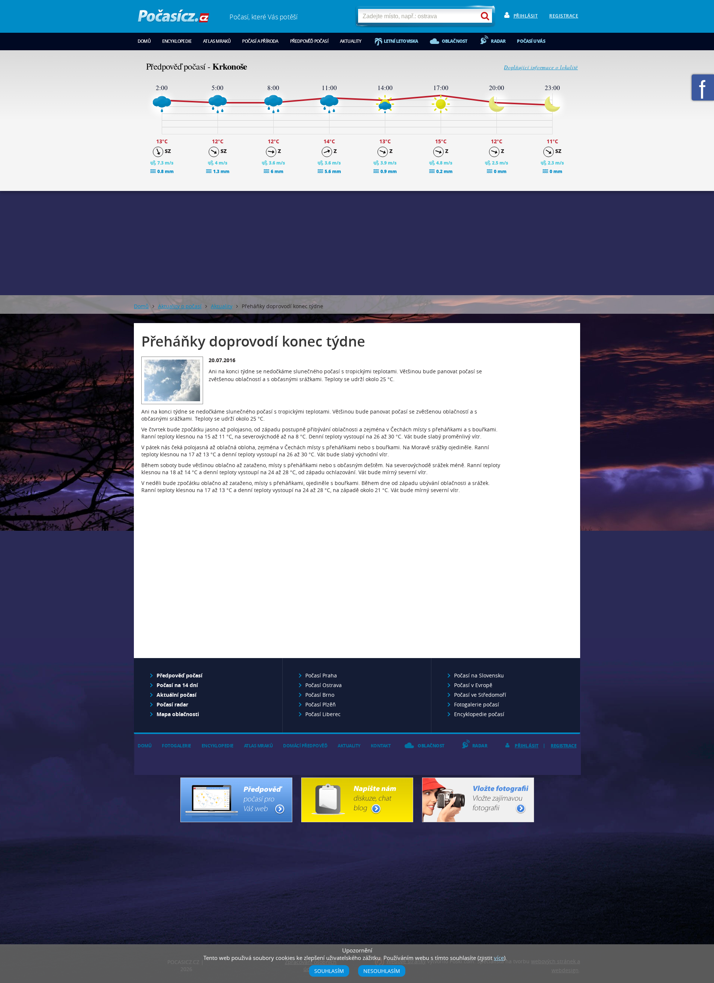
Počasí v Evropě (473, 685)
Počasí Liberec (323, 714)
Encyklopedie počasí (479, 714)
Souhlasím (329, 970)
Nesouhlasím (381, 970)
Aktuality (350, 41)
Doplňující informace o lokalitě (541, 67)
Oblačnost (454, 41)
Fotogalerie (176, 746)
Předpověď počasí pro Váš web (236, 800)
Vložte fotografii (478, 800)
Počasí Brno (319, 694)
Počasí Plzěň (320, 704)
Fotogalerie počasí (476, 704)
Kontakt (381, 746)
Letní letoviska (401, 41)
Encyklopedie (177, 41)
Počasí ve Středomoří (480, 694)
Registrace (563, 16)
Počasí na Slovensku (479, 675)
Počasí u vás (531, 41)
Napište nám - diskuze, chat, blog (357, 800)
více (499, 957)
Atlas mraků (217, 41)
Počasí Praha (321, 675)
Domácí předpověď (305, 746)
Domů (144, 41)
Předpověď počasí (309, 41)
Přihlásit (526, 16)
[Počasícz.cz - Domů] (173, 19)
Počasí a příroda (260, 41)
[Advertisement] (357, 243)
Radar (498, 41)
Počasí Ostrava (323, 685)
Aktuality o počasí (180, 306)
